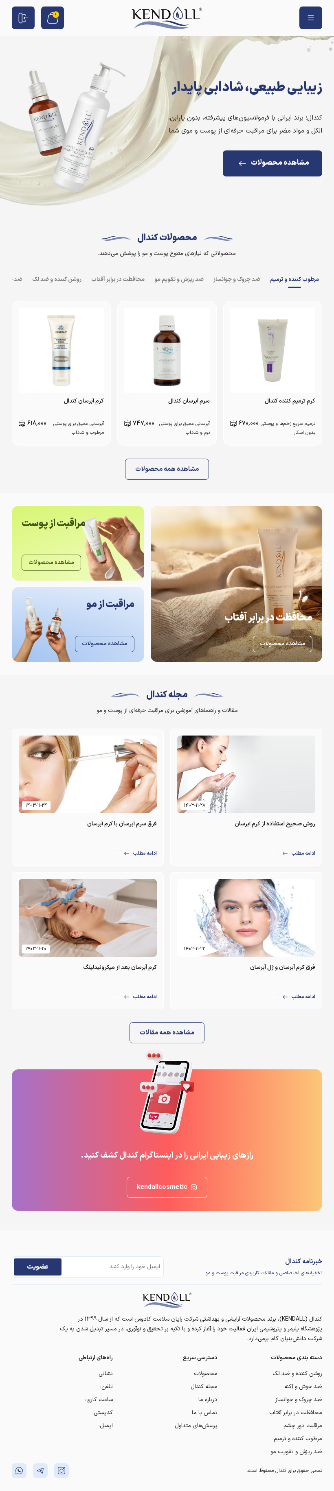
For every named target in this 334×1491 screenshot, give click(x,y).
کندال (280, 1470)
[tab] (294, 280)
